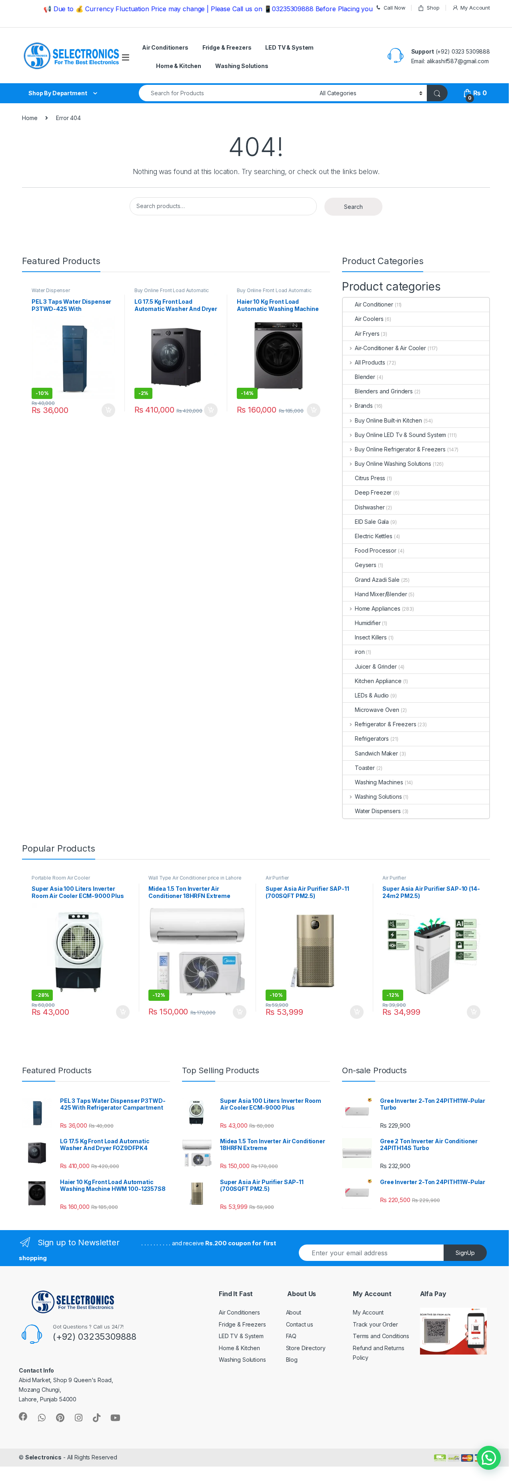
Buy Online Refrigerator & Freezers (400, 449)
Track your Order (375, 1324)
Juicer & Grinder (376, 666)
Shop (433, 7)
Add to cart (108, 410)
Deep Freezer (373, 492)
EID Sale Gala (372, 521)
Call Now (395, 7)
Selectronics (43, 1457)
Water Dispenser (51, 290)
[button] (489, 1458)
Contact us (300, 1324)
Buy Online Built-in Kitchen (388, 420)
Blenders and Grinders (384, 391)
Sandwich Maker (376, 753)
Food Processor (375, 550)
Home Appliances (377, 608)
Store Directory (306, 1348)
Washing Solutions (241, 65)
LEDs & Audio (372, 695)
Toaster (365, 767)
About (293, 1312)
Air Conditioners (165, 47)
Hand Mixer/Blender (381, 594)
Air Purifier (277, 878)
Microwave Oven (377, 709)
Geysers (365, 564)
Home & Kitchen (178, 65)
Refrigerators (372, 738)
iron (359, 651)
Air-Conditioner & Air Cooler (390, 348)
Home (29, 117)
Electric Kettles (373, 536)
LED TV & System (289, 47)
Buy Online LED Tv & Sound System (400, 434)
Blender (365, 376)
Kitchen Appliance (378, 680)
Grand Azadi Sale (377, 579)
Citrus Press (370, 478)
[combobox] (227, 93)
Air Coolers (369, 318)
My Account (475, 7)
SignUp (465, 1252)
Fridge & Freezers (227, 47)
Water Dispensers (378, 811)
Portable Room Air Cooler (61, 878)
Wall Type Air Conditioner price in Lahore (194, 878)
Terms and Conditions (381, 1336)
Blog (292, 1359)
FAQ (291, 1336)
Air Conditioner (374, 304)
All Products (370, 362)
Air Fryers (367, 333)
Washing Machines (379, 782)
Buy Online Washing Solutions (393, 463)
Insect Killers (371, 637)
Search (353, 206)
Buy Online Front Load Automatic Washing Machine (171, 293)
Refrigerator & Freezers (385, 724)
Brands (364, 405)
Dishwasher (370, 507)
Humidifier (368, 622)
